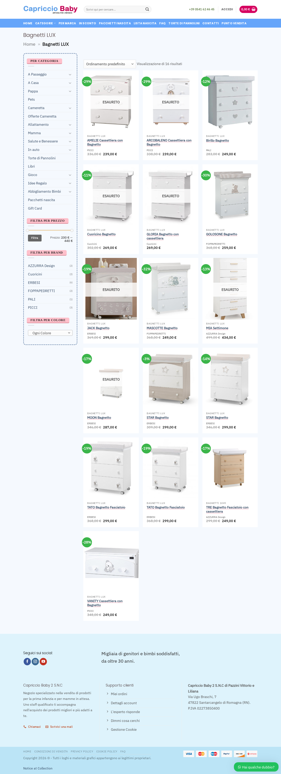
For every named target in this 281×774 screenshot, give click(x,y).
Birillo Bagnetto (217, 140)
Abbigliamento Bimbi (44, 191)
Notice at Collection (37, 768)
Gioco (32, 174)
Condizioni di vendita (51, 751)
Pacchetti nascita (115, 23)
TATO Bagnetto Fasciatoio (106, 507)
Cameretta (36, 107)
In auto (33, 149)
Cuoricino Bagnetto (101, 234)
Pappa (33, 91)
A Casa (33, 82)
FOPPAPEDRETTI (41, 290)
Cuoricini (35, 274)
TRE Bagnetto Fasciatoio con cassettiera (227, 509)
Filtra (34, 238)
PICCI (32, 307)
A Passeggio (37, 74)
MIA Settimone (217, 328)
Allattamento (38, 124)
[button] (227, 9)
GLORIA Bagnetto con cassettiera (163, 236)
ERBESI (34, 282)
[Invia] (147, 9)
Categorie (44, 23)
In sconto (87, 23)
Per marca (67, 23)
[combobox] (50, 333)
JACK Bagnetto (98, 328)
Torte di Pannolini (184, 23)
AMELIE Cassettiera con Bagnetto (105, 142)
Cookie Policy (107, 751)
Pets (31, 99)
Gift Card (35, 208)
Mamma (34, 132)
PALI (31, 299)
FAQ (162, 23)
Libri (31, 166)
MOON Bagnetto (99, 417)
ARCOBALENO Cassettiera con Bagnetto (169, 142)
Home (27, 23)
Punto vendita (234, 23)
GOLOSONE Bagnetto (221, 234)
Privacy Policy (82, 751)
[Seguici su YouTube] (43, 661)
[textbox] (49, 333)
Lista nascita (145, 23)
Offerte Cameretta (42, 116)
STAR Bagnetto (158, 417)
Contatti (210, 23)
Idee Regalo (37, 183)
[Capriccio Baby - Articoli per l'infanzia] (50, 9)
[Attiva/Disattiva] (70, 74)
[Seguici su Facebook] (27, 661)
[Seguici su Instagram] (35, 661)
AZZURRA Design (41, 265)
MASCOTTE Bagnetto (162, 328)
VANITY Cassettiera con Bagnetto (105, 603)
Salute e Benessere (43, 141)
